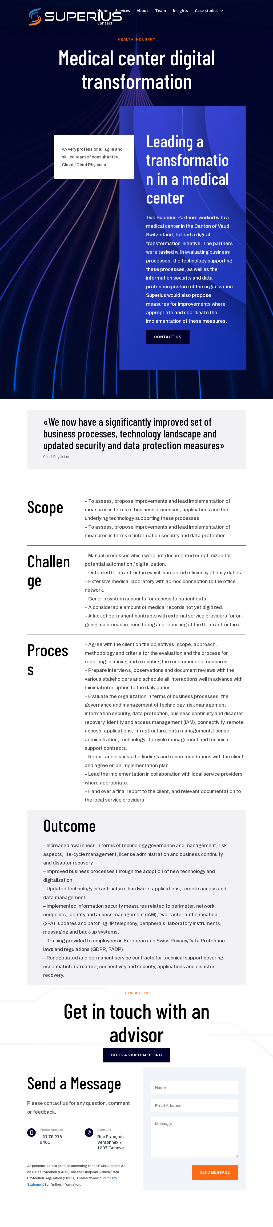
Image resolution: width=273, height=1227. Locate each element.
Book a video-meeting (136, 1055)
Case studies (206, 11)
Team (160, 11)
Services (122, 11)
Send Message (215, 1172)
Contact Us (168, 337)
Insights (180, 11)
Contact (105, 23)
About (142, 11)
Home (102, 11)
